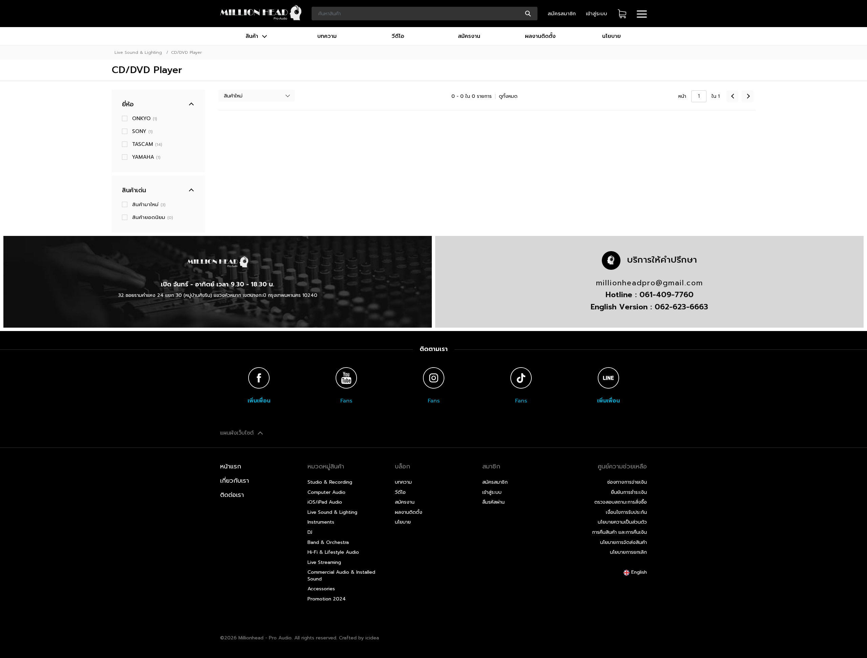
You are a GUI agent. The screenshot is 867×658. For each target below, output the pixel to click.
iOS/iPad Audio (325, 502)
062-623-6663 (681, 306)
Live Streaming (324, 562)
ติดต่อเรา (232, 495)
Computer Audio (326, 492)
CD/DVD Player (186, 52)
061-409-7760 (666, 294)
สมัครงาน (469, 36)
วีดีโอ (398, 36)
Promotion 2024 (327, 598)
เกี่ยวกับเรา (234, 480)
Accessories (321, 588)
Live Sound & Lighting (138, 52)
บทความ (327, 36)
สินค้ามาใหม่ (149, 204)
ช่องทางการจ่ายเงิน (627, 482)
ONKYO (144, 118)
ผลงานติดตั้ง (540, 36)
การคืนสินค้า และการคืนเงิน (619, 532)
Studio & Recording (330, 482)
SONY (142, 131)
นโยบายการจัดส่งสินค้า (623, 542)
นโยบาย (611, 36)
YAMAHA (146, 157)
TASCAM (147, 144)
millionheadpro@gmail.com (649, 283)
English (638, 572)
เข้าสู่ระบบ (596, 13)
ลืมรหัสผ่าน (493, 502)
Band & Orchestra (328, 542)
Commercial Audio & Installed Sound (341, 576)
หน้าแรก (230, 466)
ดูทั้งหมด (508, 96)
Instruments (321, 522)
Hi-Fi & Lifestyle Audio (333, 552)
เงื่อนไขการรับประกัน (626, 512)
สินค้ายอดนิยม (152, 217)
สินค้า (253, 36)
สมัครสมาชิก (562, 13)
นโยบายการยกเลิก (628, 552)
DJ (310, 532)
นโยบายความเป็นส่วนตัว (622, 522)
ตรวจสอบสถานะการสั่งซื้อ (620, 502)
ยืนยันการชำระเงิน (629, 492)
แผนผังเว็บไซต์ (238, 433)
